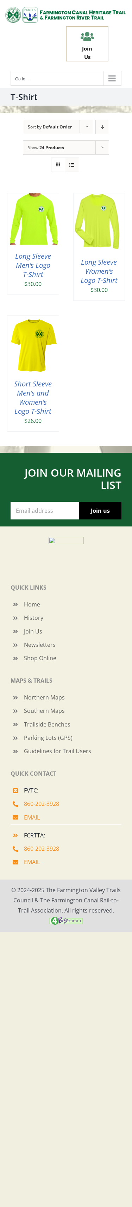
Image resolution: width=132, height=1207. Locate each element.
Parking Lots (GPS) (48, 738)
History (33, 618)
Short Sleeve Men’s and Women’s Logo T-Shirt (33, 397)
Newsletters (40, 645)
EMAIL (32, 817)
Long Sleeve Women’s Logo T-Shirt (99, 271)
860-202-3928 (41, 804)
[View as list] (72, 165)
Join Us (33, 631)
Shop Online (40, 658)
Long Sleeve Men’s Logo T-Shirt (33, 265)
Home (32, 604)
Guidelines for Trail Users (57, 751)
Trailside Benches (47, 724)
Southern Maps (44, 711)
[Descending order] (102, 127)
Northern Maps (44, 697)
